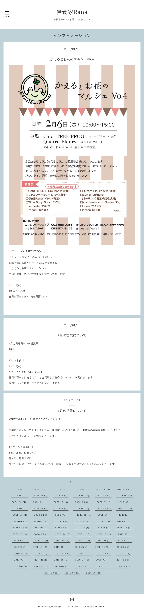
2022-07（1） (125, 508)
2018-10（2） (40, 547)
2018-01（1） (84, 553)
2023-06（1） (126, 502)
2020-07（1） (20, 534)
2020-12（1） (82, 527)
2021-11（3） (21, 521)
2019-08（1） (21, 540)
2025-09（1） (82, 489)
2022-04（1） (42, 515)
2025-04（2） (125, 489)
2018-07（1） (82, 547)
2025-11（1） (61, 489)
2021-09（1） (61, 521)
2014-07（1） (73, 572)
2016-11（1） (41, 559)
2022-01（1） (105, 515)
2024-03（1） (19, 502)
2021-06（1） (124, 521)
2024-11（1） (61, 495)
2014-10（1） (102, 566)
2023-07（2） (105, 502)
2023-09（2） (83, 502)
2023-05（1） (20, 508)
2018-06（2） (103, 547)
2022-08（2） (104, 508)
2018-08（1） (61, 547)
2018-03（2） (43, 553)
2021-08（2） (83, 521)
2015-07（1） (62, 566)
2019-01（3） (104, 540)
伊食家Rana (72, 12)
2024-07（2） (125, 495)
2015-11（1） (21, 566)
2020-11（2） (103, 527)
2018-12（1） (125, 540)
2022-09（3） (82, 508)
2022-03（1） (63, 515)
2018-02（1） (64, 553)
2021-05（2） (20, 527)
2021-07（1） (103, 521)
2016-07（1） (82, 559)
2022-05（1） (20, 515)
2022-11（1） (61, 508)
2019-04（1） (83, 540)
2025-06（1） (103, 489)
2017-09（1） (21, 559)
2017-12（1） (104, 553)
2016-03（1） (124, 559)
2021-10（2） (41, 521)
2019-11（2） (84, 534)
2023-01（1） (41, 508)
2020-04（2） (63, 534)
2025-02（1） (20, 495)
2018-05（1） (124, 547)
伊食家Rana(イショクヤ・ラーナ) (64, 606)
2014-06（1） (93, 572)
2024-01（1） (40, 502)
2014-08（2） (52, 572)
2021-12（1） (126, 515)
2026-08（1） (20, 489)
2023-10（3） (61, 502)
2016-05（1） (103, 559)
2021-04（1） (41, 527)
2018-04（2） (22, 553)
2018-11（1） (21, 547)
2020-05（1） (42, 534)
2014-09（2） (123, 566)
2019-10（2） (104, 534)
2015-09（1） (41, 566)
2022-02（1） (84, 515)
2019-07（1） (41, 540)
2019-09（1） (125, 534)
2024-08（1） (104, 495)
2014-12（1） (82, 566)
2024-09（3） (82, 495)
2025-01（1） (41, 495)
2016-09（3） (62, 559)
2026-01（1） (41, 489)
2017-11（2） (124, 553)
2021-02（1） (62, 527)
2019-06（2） (62, 540)
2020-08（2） (125, 527)
